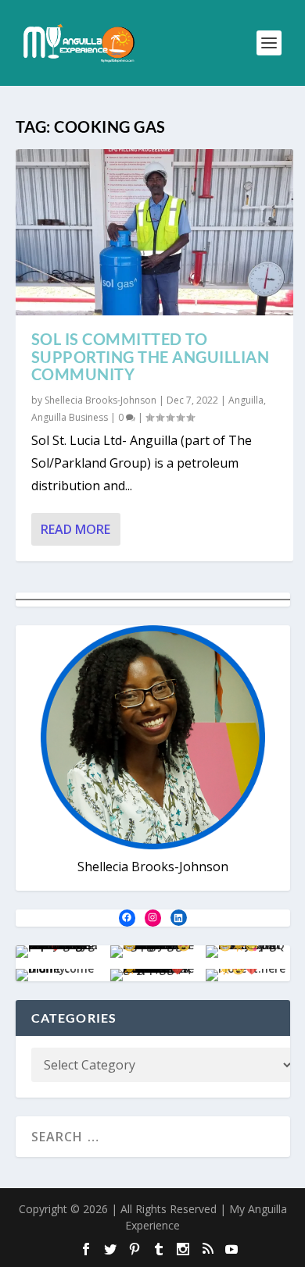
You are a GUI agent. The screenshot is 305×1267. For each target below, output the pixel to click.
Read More (75, 529)
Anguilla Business (69, 417)
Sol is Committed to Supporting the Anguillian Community (150, 356)
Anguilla (246, 400)
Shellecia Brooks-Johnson (100, 400)
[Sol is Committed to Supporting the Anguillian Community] (154, 232)
